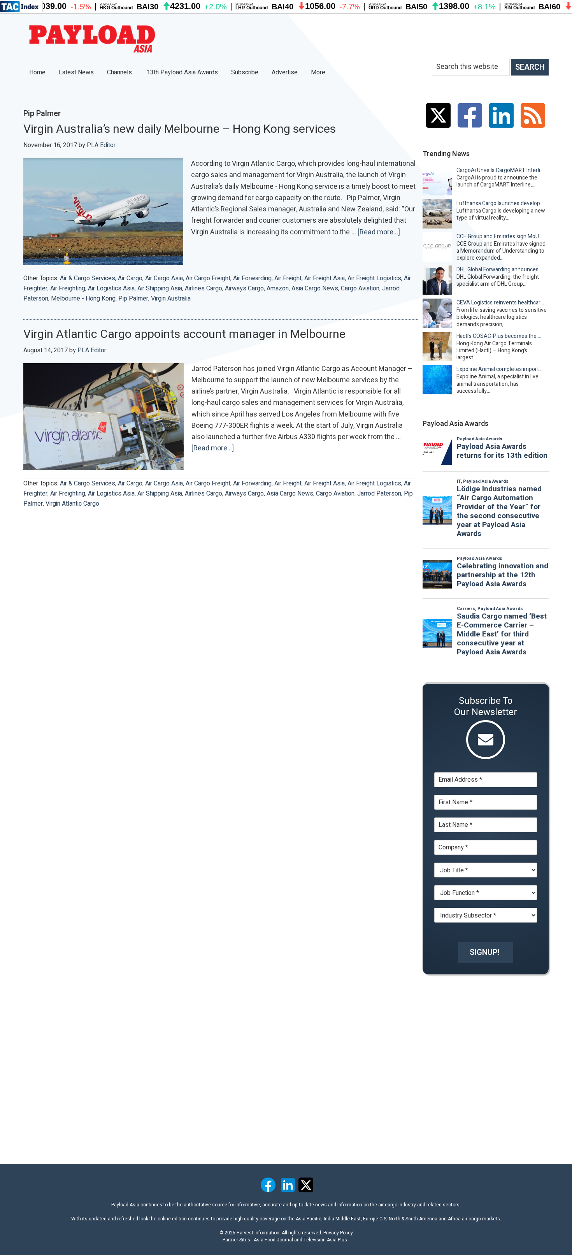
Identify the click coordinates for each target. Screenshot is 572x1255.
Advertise (285, 72)
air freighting (67, 288)
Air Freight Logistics (374, 278)
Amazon (278, 288)
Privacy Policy (338, 1232)
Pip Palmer (133, 298)
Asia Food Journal (273, 1239)
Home (37, 72)
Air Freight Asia (324, 278)
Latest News (76, 72)
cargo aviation (360, 288)
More (319, 72)
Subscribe (244, 72)
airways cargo (244, 288)
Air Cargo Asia (164, 278)
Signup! (485, 952)
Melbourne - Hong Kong (83, 298)
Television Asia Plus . (326, 1239)
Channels (120, 72)
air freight (288, 278)
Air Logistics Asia (111, 288)
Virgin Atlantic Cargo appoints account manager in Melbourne (184, 334)
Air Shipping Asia (159, 288)
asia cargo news (314, 288)
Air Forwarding (252, 278)
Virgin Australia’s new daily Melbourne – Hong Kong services (179, 129)
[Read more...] (379, 232)
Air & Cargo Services (87, 278)
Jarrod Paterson (379, 493)
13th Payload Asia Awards (182, 72)
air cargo (130, 278)
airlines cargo (203, 288)
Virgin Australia (171, 298)
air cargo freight (208, 278)
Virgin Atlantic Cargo (72, 503)
